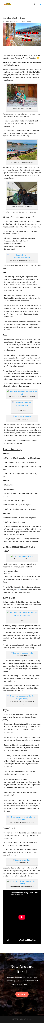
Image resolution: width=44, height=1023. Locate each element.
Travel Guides (26, 22)
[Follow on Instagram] (18, 1002)
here (19, 590)
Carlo (7, 22)
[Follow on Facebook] (9, 1002)
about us (22, 994)
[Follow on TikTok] (34, 1002)
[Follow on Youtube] (26, 1002)
